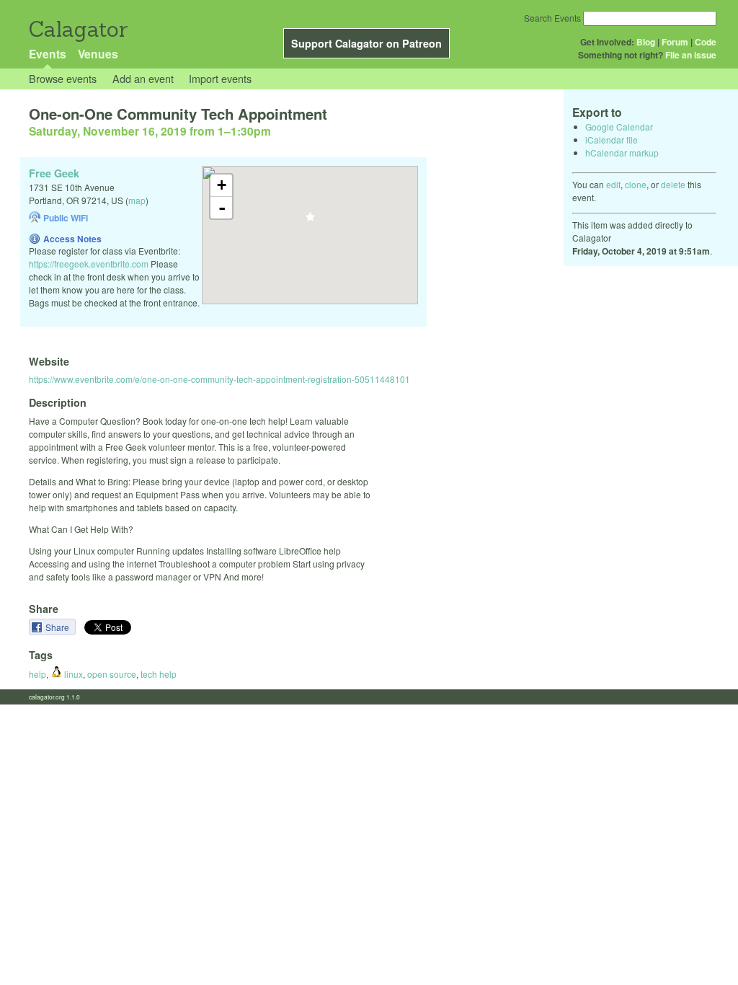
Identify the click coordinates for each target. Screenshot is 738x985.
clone (635, 184)
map (137, 200)
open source (111, 674)
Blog (645, 41)
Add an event (143, 78)
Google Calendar (619, 126)
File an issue (690, 54)
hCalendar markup (622, 152)
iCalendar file (611, 139)
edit (613, 184)
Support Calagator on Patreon (366, 43)
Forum (675, 41)
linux (72, 674)
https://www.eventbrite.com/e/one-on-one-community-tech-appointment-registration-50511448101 (219, 379)
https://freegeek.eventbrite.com (88, 263)
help (37, 674)
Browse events (63, 78)
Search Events (552, 18)
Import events (220, 78)
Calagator (77, 29)
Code (705, 41)
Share (58, 627)
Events (47, 53)
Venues (98, 53)
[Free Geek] (310, 221)
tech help (159, 674)
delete (673, 184)
